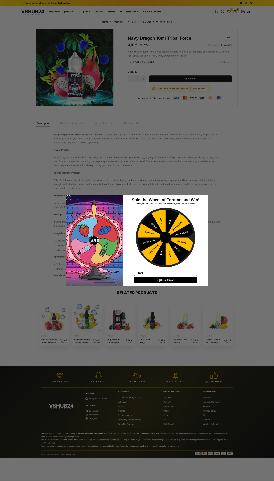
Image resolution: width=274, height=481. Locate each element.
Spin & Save (165, 280)
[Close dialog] (68, 198)
